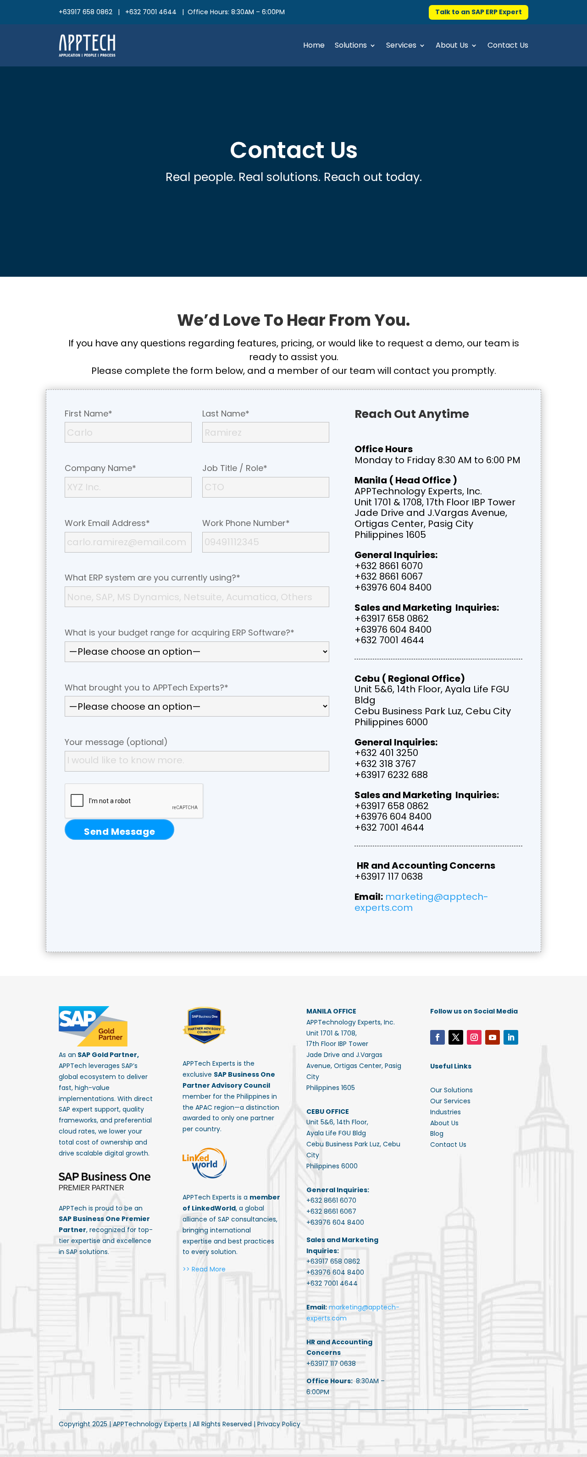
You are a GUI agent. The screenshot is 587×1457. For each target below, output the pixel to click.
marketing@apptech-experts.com (421, 902)
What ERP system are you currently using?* (152, 577)
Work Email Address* (107, 523)
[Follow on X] (456, 1037)
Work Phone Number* (246, 523)
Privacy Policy (278, 1424)
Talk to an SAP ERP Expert (478, 11)
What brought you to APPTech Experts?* (146, 687)
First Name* (88, 413)
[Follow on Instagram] (474, 1037)
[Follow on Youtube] (492, 1037)
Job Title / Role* (234, 468)
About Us (452, 45)
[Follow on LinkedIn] (511, 1037)
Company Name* (100, 468)
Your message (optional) (116, 742)
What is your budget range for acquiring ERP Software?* (179, 632)
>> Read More (204, 1269)
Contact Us (507, 45)
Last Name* (225, 413)
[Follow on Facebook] (437, 1037)
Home (314, 45)
